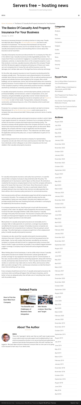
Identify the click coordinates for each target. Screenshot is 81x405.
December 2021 (60, 237)
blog (56, 35)
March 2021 (58, 267)
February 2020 (59, 315)
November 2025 (60, 148)
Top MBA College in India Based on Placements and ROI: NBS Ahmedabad (65, 89)
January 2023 (59, 196)
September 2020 (60, 289)
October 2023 (59, 166)
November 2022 (60, 200)
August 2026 (59, 122)
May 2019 (58, 349)
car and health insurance (28, 42)
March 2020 (58, 312)
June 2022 (58, 215)
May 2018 (58, 390)
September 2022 (60, 207)
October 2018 (59, 375)
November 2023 (60, 163)
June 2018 (58, 386)
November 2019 (60, 327)
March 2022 (58, 226)
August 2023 (59, 174)
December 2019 (60, 323)
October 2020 (59, 286)
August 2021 (59, 248)
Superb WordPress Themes (47, 403)
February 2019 (59, 360)
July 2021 (58, 252)
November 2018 (60, 371)
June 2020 (58, 301)
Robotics (57, 61)
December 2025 (60, 144)
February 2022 (59, 230)
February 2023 (59, 192)
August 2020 (59, 293)
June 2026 (58, 129)
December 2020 (60, 278)
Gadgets (57, 46)
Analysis (57, 31)
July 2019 (58, 342)
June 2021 (58, 256)
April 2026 (58, 136)
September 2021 (60, 245)
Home (3, 23)
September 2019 (60, 334)
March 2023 (58, 189)
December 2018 (60, 368)
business (10, 23)
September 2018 (60, 379)
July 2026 (58, 125)
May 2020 (58, 304)
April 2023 (58, 185)
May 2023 (58, 181)
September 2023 (60, 170)
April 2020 (58, 308)
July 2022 (58, 211)
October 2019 (59, 330)
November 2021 (60, 241)
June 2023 (58, 177)
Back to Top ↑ (75, 403)
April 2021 (58, 263)
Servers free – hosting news (40, 5)
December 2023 (60, 159)
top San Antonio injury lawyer (22, 110)
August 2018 (59, 383)
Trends (57, 68)
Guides (57, 49)
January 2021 (59, 274)
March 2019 (58, 356)
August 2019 (59, 338)
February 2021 (59, 271)
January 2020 (59, 319)
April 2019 (58, 353)
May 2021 (58, 260)
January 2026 (59, 140)
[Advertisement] (27, 162)
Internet (57, 53)
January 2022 (59, 233)
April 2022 (58, 222)
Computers (58, 42)
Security (57, 64)
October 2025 (59, 151)
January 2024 (59, 155)
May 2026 (58, 133)
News (56, 57)
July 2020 (58, 297)
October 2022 (59, 204)
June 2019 (58, 345)
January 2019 (59, 364)
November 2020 (60, 282)
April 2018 (58, 394)
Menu (3, 15)
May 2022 (58, 218)
